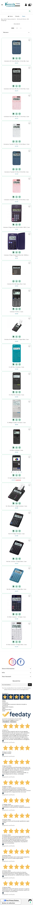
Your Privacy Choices (12, 900)
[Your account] (26, 5)
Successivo (13, 722)
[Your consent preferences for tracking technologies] (30, 902)
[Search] (29, 11)
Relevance (16, 32)
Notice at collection (8, 903)
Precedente (6, 722)
